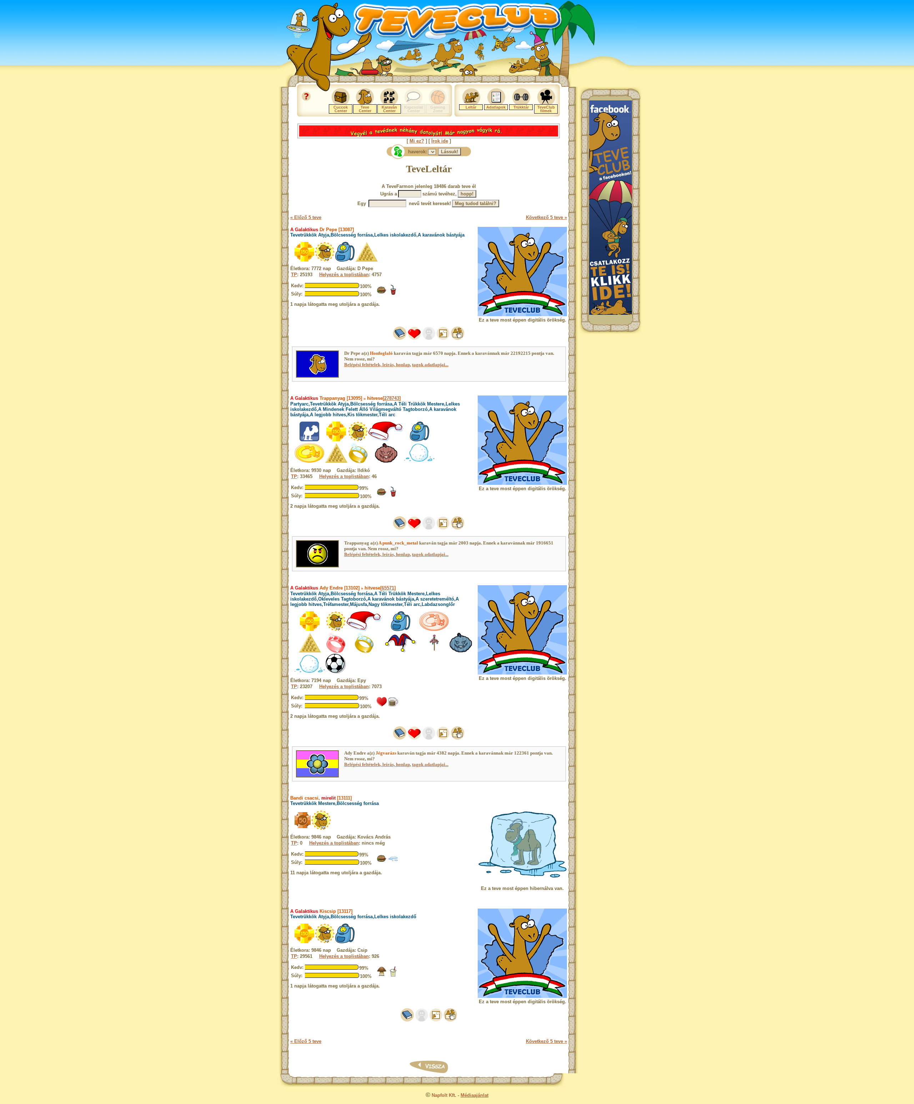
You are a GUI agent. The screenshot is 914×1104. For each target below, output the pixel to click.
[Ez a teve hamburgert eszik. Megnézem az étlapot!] (381, 293)
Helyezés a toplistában (344, 274)
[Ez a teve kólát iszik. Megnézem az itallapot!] (393, 293)
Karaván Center (389, 109)
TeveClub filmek (546, 109)
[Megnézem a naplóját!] (399, 338)
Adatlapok (496, 107)
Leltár (471, 107)
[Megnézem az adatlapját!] (414, 338)
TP (294, 274)
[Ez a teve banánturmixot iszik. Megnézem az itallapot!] (393, 975)
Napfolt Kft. (444, 1095)
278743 (391, 398)
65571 (388, 588)
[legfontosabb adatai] (457, 338)
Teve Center (365, 109)
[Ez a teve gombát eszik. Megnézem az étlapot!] (381, 975)
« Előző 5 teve (305, 217)
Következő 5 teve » (546, 217)
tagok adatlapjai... (430, 364)
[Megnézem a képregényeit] (443, 338)
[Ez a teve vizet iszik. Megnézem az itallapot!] (393, 862)
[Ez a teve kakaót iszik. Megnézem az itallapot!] (393, 705)
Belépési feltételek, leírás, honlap (377, 364)
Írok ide (439, 141)
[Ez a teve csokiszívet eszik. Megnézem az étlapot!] (381, 705)
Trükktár (521, 107)
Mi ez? (417, 141)
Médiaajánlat (474, 1095)
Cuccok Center (340, 109)
